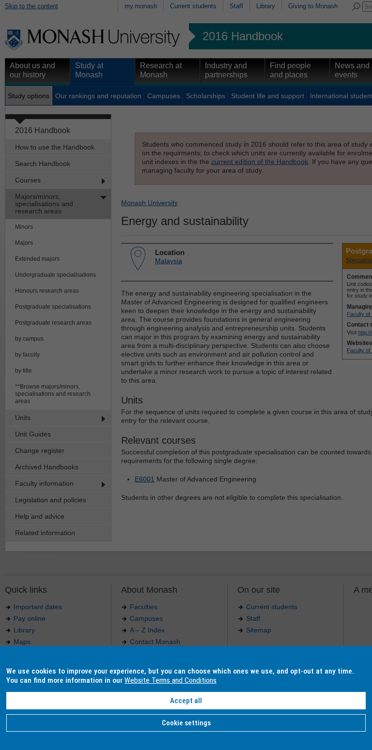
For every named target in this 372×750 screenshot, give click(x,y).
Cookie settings (186, 723)
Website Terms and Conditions (170, 680)
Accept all (186, 700)
